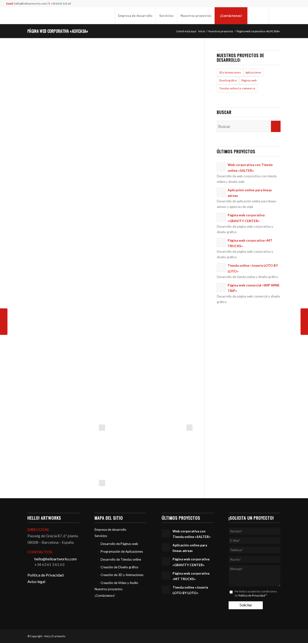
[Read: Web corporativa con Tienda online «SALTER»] (221, 167)
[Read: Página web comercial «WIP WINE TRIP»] (221, 287)
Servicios (101, 536)
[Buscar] (258, 15)
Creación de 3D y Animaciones (122, 575)
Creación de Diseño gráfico (119, 567)
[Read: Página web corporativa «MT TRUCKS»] (221, 242)
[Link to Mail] (276, 15)
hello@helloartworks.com (30, 3)
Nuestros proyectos (108, 589)
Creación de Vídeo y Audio (119, 583)
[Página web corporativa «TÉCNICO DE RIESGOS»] (3, 321)
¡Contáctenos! (105, 595)
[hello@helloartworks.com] (30, 559)
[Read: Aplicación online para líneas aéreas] (221, 192)
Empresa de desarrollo (110, 529)
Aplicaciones (253, 72)
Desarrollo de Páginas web (119, 544)
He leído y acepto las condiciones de (256, 593)
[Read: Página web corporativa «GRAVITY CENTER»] (221, 217)
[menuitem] (135, 15)
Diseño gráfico (228, 80)
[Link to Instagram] (291, 15)
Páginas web (249, 80)
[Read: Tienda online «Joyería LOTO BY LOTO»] (221, 267)
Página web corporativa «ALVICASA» (57, 31)
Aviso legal (36, 581)
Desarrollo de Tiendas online (121, 559)
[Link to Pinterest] (298, 15)
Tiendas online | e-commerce (237, 88)
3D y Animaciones (230, 72)
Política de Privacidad (45, 575)
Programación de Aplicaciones (122, 551)
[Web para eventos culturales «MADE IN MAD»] (304, 321)
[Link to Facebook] (283, 15)
